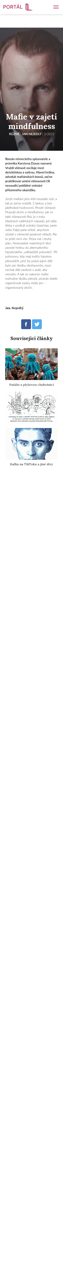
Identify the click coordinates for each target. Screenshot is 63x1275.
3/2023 (49, 134)
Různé (14, 134)
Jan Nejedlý (31, 134)
